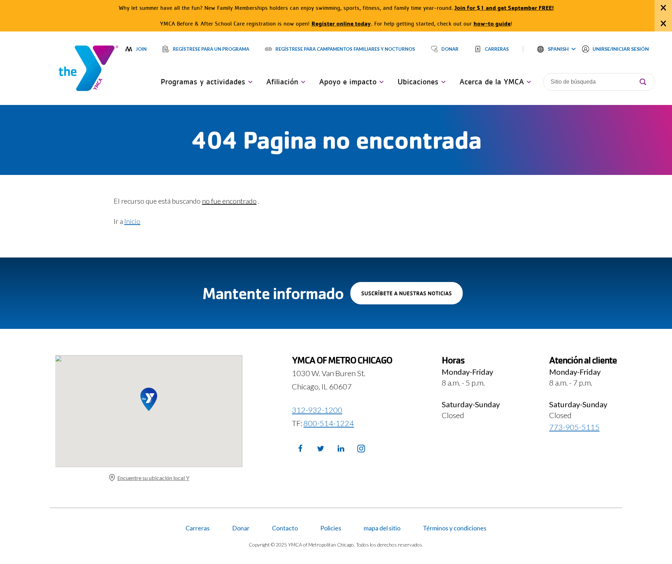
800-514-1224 (328, 423)
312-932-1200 (317, 410)
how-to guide (492, 23)
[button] (556, 48)
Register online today (341, 23)
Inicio (132, 221)
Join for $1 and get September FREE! (504, 7)
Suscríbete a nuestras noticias (412, 296)
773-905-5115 (574, 427)
